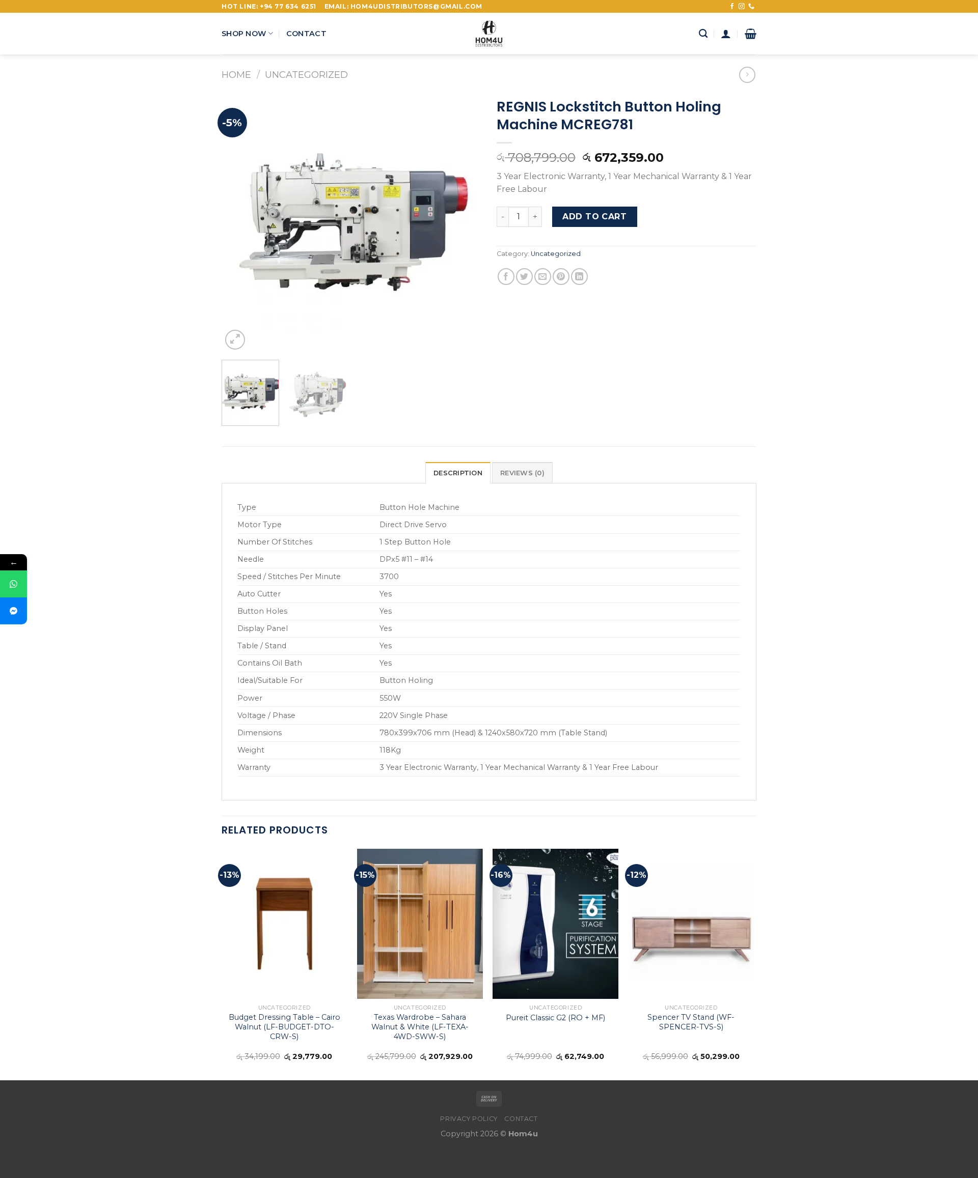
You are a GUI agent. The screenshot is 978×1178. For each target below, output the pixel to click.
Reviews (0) (522, 473)
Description (457, 473)
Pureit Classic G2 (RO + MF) (555, 1017)
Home (236, 74)
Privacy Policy (469, 1119)
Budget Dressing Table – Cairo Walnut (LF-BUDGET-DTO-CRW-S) (284, 1027)
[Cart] (750, 33)
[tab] (458, 472)
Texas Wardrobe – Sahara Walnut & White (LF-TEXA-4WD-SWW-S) (420, 1027)
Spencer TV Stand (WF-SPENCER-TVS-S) (691, 1022)
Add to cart (594, 216)
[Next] (463, 222)
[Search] (703, 33)
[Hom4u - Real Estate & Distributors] (489, 33)
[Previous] (239, 222)
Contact (306, 33)
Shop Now (244, 33)
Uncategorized (306, 74)
